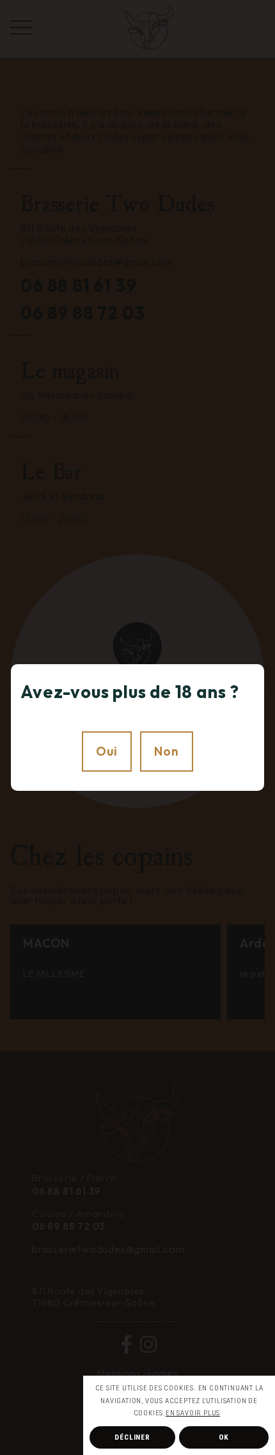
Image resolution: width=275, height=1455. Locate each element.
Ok (224, 1437)
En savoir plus (193, 1413)
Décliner (132, 1437)
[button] (223, 1414)
